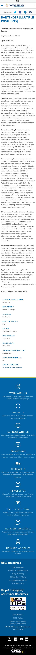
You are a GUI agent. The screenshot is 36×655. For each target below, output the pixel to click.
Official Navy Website (18, 577)
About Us (18, 412)
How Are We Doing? (18, 548)
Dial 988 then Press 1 (18, 624)
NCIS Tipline (18, 618)
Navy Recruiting (18, 574)
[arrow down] (18, 1)
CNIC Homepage (18, 567)
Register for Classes (18, 528)
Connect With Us (18, 431)
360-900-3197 (18, 629)
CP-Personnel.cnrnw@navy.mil (12, 367)
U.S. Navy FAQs (18, 583)
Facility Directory (18, 509)
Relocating (18, 469)
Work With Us (18, 393)
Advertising (18, 451)
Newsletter (18, 490)
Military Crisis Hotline (18, 621)
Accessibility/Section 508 (18, 580)
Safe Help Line (18, 615)
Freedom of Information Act (18, 570)
